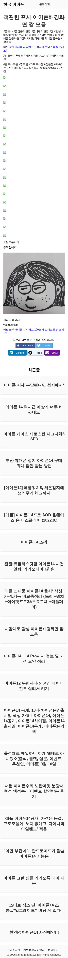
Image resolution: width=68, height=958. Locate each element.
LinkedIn (20, 352)
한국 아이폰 (13, 4)
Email (55, 352)
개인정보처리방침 (34, 949)
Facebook (28, 345)
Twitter (47, 345)
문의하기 (53, 949)
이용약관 (15, 949)
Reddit (38, 352)
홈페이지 (44, 4)
